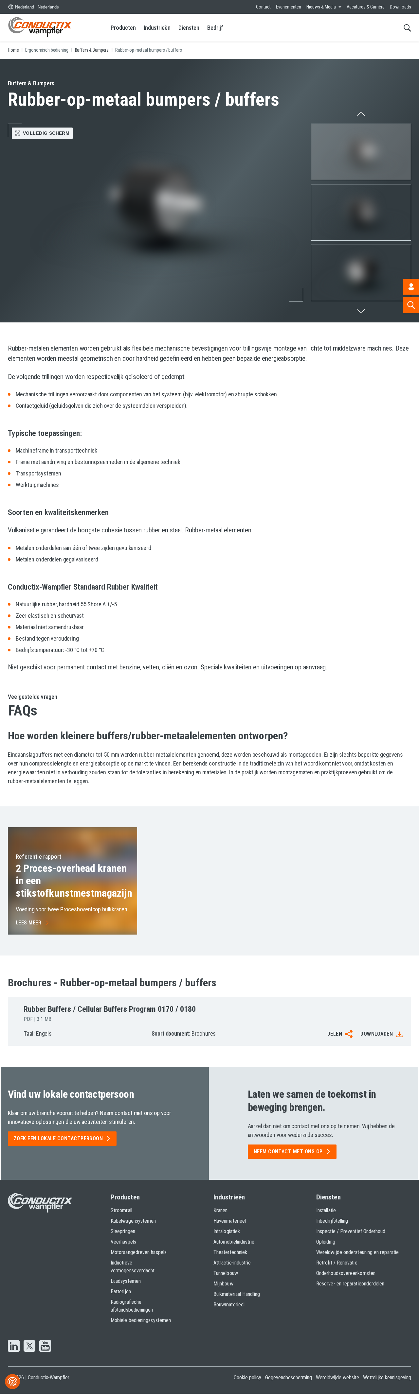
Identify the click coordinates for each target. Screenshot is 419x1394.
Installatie (326, 1210)
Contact (263, 6)
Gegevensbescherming (288, 1377)
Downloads (400, 6)
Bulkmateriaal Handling (236, 1294)
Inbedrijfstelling (332, 1221)
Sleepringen (123, 1231)
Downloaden (376, 1034)
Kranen (220, 1210)
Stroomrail (121, 1210)
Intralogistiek (226, 1231)
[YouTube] (45, 1346)
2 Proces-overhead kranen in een (74, 881)
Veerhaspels (123, 1242)
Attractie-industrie (232, 1263)
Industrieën (157, 27)
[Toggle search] (407, 27)
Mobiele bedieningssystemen (141, 1320)
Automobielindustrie (234, 1242)
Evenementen (288, 6)
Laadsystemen (126, 1281)
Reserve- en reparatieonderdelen (350, 1284)
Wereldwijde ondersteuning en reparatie (357, 1252)
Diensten (188, 27)
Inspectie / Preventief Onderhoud (351, 1231)
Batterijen (121, 1291)
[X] (29, 1346)
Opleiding (325, 1242)
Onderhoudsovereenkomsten (345, 1273)
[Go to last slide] (361, 112)
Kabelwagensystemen (133, 1221)
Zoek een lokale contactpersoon (58, 1138)
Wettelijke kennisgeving (387, 1377)
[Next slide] (361, 312)
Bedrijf (215, 27)
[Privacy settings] (12, 1381)
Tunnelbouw (225, 1273)
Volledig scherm (46, 133)
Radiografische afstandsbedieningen (132, 1306)
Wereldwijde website (337, 1377)
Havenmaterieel (229, 1221)
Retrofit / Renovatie (336, 1263)
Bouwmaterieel (229, 1304)
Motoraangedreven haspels (139, 1252)
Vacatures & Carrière (366, 6)
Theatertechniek (230, 1252)
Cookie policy (247, 1377)
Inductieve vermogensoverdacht (133, 1267)
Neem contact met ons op (288, 1151)
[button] (361, 152)
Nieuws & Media (321, 6)
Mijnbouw (223, 1284)
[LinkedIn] (14, 1346)
